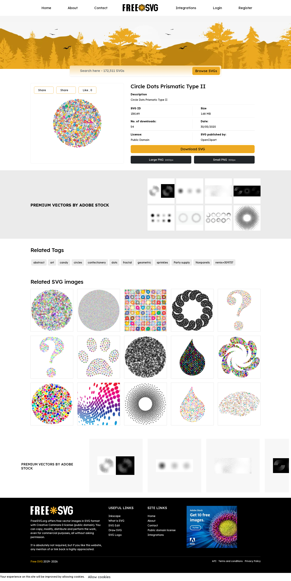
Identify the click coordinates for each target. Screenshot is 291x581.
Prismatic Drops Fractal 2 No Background (192, 418)
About (73, 8)
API (214, 561)
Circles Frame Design (188, 327)
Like (87, 90)
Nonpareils (203, 262)
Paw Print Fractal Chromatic (98, 371)
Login (217, 8)
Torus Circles (136, 420)
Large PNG (161, 159)
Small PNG (224, 159)
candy (64, 262)
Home (46, 8)
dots (114, 262)
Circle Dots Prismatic (47, 327)
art (52, 262)
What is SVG (116, 520)
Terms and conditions (230, 561)
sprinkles (162, 262)
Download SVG (193, 149)
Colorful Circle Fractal (48, 420)
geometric (144, 262)
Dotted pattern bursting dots (98, 418)
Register (245, 8)
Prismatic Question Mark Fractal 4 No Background (239, 325)
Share (42, 90)
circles (78, 262)
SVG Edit (114, 525)
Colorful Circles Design (142, 327)
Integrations (186, 8)
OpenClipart (209, 140)
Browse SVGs (206, 71)
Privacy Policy (253, 561)
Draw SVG (115, 530)
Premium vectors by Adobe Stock (69, 205)
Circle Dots (135, 373)
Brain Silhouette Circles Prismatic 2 (239, 418)
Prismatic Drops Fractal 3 (191, 373)
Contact (100, 8)
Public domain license (162, 530)
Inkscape (114, 516)
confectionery (97, 262)
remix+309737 (224, 262)
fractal (127, 262)
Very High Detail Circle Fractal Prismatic (99, 325)
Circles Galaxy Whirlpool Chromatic (239, 371)
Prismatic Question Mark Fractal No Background (52, 371)
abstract (38, 262)
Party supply (182, 262)
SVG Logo (115, 535)
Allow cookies (99, 577)
